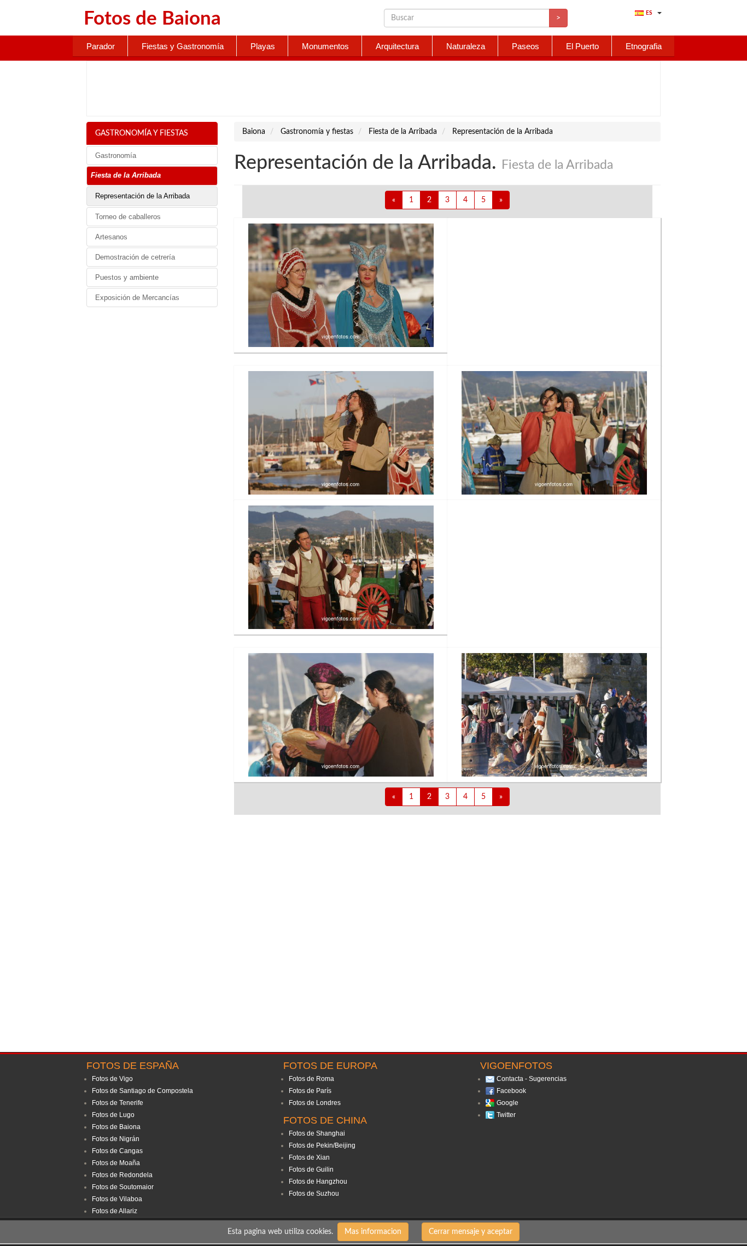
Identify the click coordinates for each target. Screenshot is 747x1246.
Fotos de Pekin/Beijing (322, 1145)
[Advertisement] (373, 88)
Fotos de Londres (315, 1103)
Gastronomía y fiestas (141, 133)
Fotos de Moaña (116, 1163)
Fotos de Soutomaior (123, 1187)
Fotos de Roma (311, 1079)
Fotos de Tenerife (117, 1103)
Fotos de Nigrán (115, 1139)
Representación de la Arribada (142, 196)
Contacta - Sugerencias (532, 1079)
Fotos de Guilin (311, 1169)
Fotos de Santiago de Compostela (142, 1091)
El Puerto (582, 46)
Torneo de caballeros (128, 217)
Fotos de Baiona (116, 1127)
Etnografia (644, 46)
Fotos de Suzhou (314, 1193)
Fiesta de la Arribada (126, 175)
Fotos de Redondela (122, 1175)
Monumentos (325, 46)
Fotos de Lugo (113, 1115)
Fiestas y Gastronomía (183, 46)
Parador (100, 46)
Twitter (506, 1115)
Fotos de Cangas (117, 1151)
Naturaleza (465, 46)
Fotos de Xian (309, 1157)
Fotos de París (310, 1091)
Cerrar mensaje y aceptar (470, 1232)
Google (507, 1103)
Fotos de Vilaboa (117, 1199)
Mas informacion (373, 1232)
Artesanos (111, 237)
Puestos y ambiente (127, 277)
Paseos (525, 46)
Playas (262, 46)
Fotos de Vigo (112, 1079)
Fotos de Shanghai (317, 1133)
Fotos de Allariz (114, 1211)
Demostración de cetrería (135, 257)
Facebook (511, 1091)
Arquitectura (397, 46)
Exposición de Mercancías (137, 297)
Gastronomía (115, 155)
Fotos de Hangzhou (318, 1181)
